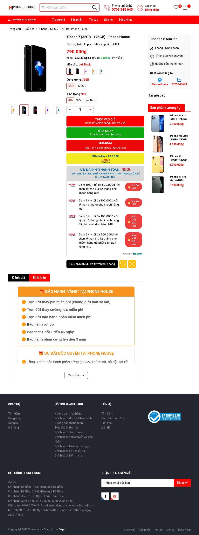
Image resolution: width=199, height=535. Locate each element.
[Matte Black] (77, 71)
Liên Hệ (106, 427)
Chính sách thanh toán (69, 432)
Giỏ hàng (13, 427)
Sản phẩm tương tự (165, 107)
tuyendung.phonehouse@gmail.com (71, 505)
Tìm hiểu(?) (117, 57)
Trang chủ (58, 19)
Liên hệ (108, 19)
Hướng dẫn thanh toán (69, 422)
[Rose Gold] (85, 71)
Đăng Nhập (125, 19)
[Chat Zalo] (179, 80)
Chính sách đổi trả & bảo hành (73, 418)
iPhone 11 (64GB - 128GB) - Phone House (178, 160)
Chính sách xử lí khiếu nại (70, 450)
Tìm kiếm (14, 413)
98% (70, 100)
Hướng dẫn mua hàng (68, 413)
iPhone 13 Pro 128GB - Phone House (178, 119)
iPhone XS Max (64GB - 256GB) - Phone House (178, 139)
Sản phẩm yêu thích (113, 418)
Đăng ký (13, 422)
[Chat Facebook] (160, 80)
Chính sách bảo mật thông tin (73, 446)
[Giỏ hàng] (184, 8)
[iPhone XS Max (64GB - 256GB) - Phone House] (158, 144)
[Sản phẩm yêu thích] (176, 8)
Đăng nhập (152, 9)
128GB (82, 85)
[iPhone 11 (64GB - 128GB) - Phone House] (158, 164)
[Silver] (101, 71)
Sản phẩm (77, 19)
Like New (90, 100)
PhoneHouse (160, 84)
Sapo (62, 529)
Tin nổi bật (156, 95)
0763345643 (81, 264)
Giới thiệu (107, 422)
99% (78, 100)
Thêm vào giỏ (105, 121)
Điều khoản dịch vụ (66, 427)
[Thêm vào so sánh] (132, 264)
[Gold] (93, 71)
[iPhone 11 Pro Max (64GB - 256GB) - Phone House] (158, 184)
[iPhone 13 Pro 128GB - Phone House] (158, 123)
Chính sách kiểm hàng (68, 455)
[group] (35, 68)
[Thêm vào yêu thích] (123, 264)
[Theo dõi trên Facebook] (105, 496)
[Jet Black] (69, 71)
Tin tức (93, 19)
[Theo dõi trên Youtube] (115, 496)
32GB (71, 85)
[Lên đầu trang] (186, 514)
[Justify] (94, 7)
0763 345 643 (122, 9)
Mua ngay (105, 132)
